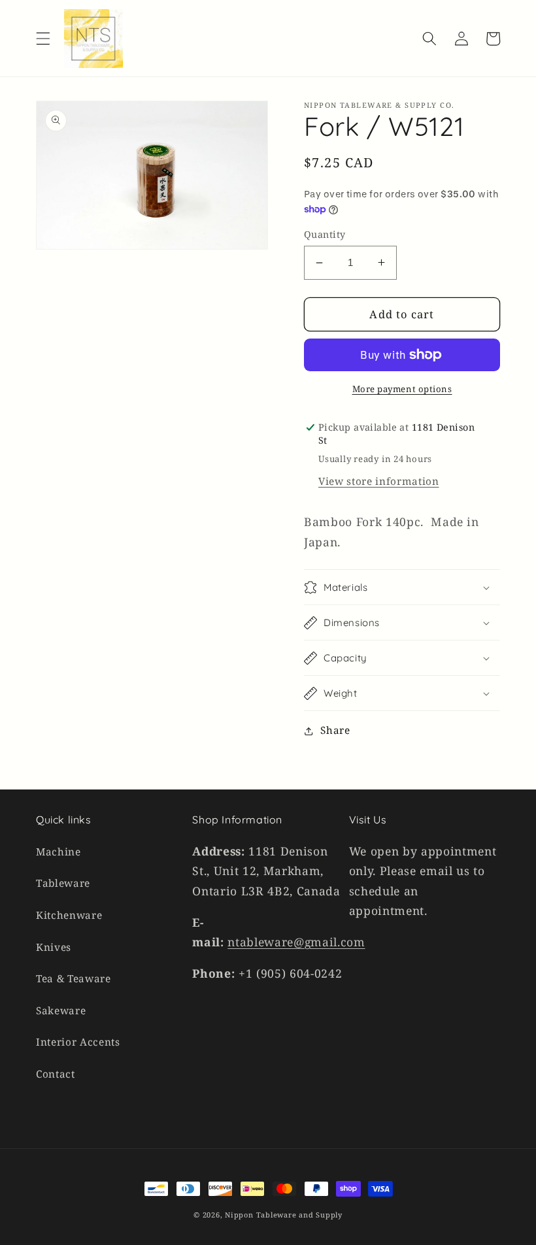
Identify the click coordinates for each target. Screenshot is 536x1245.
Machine (58, 852)
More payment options (402, 389)
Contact (55, 1074)
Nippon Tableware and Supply (284, 1215)
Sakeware (61, 1011)
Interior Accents (78, 1042)
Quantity (325, 234)
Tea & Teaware (73, 979)
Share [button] (335, 730)
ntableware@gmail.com (296, 942)
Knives (53, 947)
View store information (378, 481)
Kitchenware (69, 915)
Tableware (63, 883)
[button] (43, 38)
